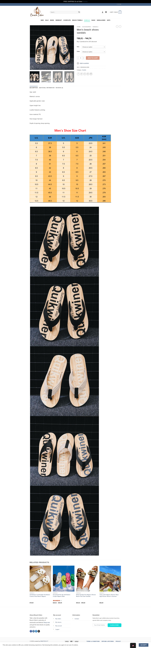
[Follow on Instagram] (118, 4)
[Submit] (79, 12)
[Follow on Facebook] (117, 4)
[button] (102, 12)
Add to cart (93, 58)
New (42, 20)
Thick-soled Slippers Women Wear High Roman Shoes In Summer (109, 595)
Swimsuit (58, 20)
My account (58, 625)
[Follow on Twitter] (36, 631)
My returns (58, 622)
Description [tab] (34, 87)
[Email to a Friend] (84, 73)
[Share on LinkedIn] (91, 73)
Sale (46, 20)
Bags (93, 20)
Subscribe (114, 625)
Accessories (86, 26)
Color (78, 51)
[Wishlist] (106, 12)
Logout (57, 629)
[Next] (71, 47)
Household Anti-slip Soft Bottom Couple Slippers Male (61, 595)
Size (78, 46)
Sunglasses (101, 20)
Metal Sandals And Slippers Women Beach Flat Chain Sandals (86, 595)
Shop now (47, 622)
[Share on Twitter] (81, 73)
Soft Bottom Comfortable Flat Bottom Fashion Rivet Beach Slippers (40, 595)
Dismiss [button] (85, 1)
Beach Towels (77, 20)
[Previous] (32, 47)
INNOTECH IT (44, 641)
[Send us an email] (120, 4)
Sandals (87, 20)
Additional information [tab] (47, 87)
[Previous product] (120, 26)
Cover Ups (67, 20)
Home (78, 26)
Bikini (52, 20)
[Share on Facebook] (78, 73)
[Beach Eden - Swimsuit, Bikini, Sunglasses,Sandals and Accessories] (38, 12)
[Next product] (117, 26)
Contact (77, 618)
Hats (108, 20)
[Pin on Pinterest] (87, 73)
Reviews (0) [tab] (59, 87)
